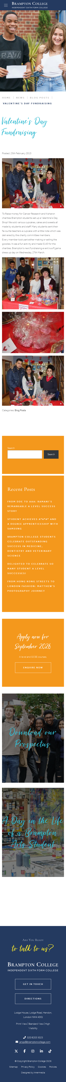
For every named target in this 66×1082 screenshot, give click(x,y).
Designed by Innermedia (33, 1072)
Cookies (42, 1066)
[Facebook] (25, 1051)
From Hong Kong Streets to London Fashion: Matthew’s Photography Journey (31, 586)
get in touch (33, 984)
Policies (53, 1066)
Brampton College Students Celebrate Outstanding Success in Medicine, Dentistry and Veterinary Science (31, 546)
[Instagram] (32, 1051)
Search (11, 448)
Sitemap (13, 1066)
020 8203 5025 (35, 1037)
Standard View (35, 1023)
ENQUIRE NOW (33, 667)
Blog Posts (20, 410)
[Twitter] (16, 1051)
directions (33, 998)
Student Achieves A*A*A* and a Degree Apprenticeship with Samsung (32, 524)
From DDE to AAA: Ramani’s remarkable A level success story (31, 506)
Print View (21, 1023)
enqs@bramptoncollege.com (34, 1041)
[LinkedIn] (41, 1051)
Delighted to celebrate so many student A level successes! (30, 568)
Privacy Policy (28, 1066)
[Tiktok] (50, 1051)
